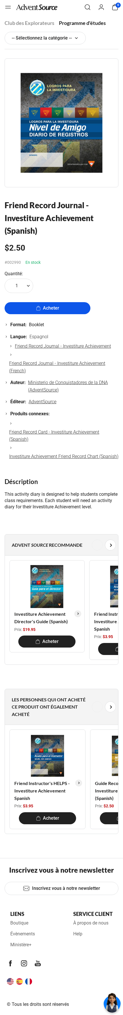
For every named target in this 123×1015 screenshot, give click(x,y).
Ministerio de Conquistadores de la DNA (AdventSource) (68, 386)
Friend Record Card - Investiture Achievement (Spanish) (54, 435)
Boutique (19, 923)
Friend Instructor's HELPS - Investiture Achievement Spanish (42, 790)
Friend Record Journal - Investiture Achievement (63, 346)
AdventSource (42, 401)
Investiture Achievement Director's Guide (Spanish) (41, 617)
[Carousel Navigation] (60, 545)
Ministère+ (20, 944)
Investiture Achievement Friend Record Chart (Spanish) (63, 456)
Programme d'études (82, 23)
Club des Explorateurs (29, 23)
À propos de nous (90, 923)
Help (77, 934)
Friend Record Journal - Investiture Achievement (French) (57, 367)
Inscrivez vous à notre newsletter (66, 888)
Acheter (51, 308)
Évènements (22, 934)
